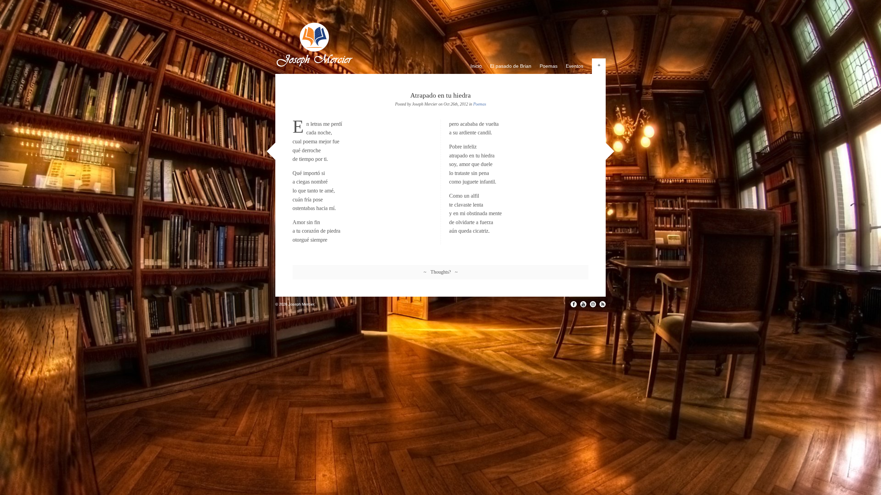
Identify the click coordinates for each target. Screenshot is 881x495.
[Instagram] (593, 304)
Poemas (549, 66)
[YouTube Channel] (583, 304)
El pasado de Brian (510, 66)
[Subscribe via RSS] (602, 304)
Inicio (476, 66)
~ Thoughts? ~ (441, 272)
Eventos (574, 66)
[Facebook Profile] (574, 304)
